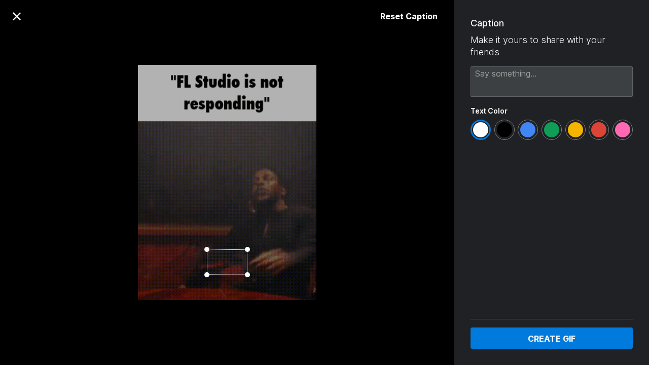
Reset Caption (409, 16)
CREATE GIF (551, 339)
